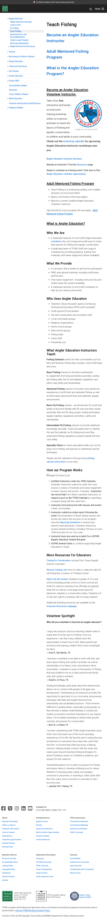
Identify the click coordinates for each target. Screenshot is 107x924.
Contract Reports (43, 839)
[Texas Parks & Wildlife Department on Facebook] (3, 808)
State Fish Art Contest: (57, 579)
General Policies (8, 843)
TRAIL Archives (42, 866)
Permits (39, 825)
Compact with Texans (10, 829)
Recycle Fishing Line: (57, 569)
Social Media (75, 858)
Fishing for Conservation (58, 560)
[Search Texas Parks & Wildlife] (91, 9)
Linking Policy (7, 866)
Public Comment (76, 832)
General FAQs (7, 847)
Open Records (76, 866)
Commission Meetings (79, 825)
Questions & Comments (79, 862)
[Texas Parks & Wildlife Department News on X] (10, 808)
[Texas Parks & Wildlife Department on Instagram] (16, 808)
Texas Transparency (44, 869)
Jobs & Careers (8, 832)
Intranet (5, 880)
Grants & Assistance (44, 829)
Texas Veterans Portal (44, 876)
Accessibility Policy (10, 862)
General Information (10, 821)
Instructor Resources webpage (62, 606)
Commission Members (79, 821)
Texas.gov (40, 858)
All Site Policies (8, 876)
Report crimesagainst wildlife (85, 896)
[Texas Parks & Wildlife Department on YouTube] (30, 808)
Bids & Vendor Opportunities (47, 832)
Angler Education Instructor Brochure (64, 158)
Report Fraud (75, 873)
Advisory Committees (78, 829)
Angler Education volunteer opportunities (66, 174)
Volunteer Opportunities (11, 839)
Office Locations (8, 825)
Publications (7, 836)
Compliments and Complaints (82, 869)
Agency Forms (42, 821)
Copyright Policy (8, 869)
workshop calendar (73, 141)
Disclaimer (6, 873)
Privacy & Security (9, 858)
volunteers (56, 241)
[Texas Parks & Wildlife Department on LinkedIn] (23, 808)
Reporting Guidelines (70, 522)
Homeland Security (43, 862)
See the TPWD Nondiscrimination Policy (32, 910)
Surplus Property (42, 836)
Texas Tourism (42, 873)
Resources (82, 164)
